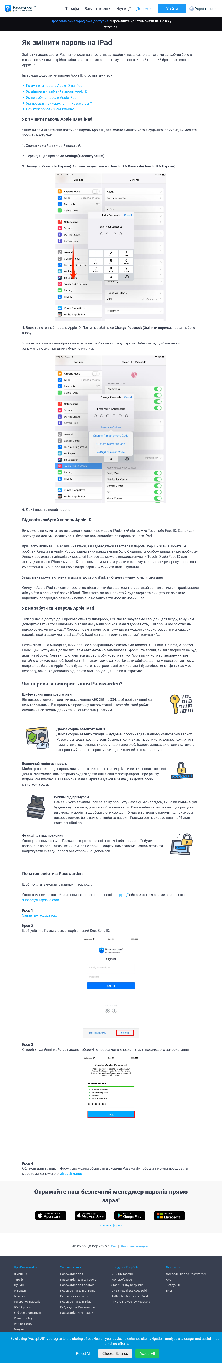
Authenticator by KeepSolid (129, 1296)
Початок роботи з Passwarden (50, 109)
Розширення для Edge (75, 1301)
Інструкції (173, 1285)
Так (113, 1246)
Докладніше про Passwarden (186, 1274)
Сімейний (20, 1274)
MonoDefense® (121, 1279)
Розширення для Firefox (77, 1296)
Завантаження (98, 8)
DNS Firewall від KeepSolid (129, 1290)
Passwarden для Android (77, 1285)
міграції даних (71, 1174)
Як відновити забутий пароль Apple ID (57, 91)
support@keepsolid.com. (41, 900)
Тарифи (72, 8)
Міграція (20, 1290)
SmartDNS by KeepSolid (127, 1285)
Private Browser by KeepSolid (131, 1301)
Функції (124, 8)
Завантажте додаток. (39, 915)
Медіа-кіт (20, 1329)
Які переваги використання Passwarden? (59, 103)
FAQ (168, 1279)
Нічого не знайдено (135, 1246)
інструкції (120, 895)
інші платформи (111, 1225)
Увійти (172, 8)
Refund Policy (23, 1324)
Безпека (20, 1296)
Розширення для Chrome (77, 1290)
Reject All (83, 1353)
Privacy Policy (23, 1318)
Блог (169, 1290)
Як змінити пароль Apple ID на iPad (54, 86)
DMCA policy (22, 1307)
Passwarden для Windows (78, 1279)
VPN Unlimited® (122, 1274)
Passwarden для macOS (76, 1312)
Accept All (147, 1353)
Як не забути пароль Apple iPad (51, 98)
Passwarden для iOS (74, 1274)
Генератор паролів (27, 1301)
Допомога (145, 8)
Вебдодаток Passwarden (77, 1307)
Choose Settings (115, 1353)
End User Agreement (27, 1312)
